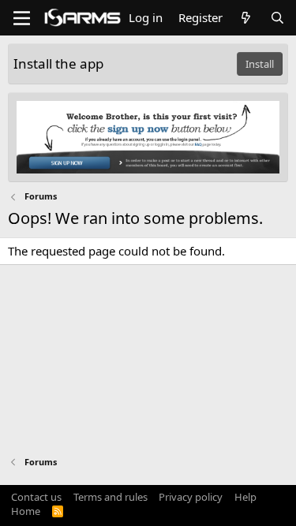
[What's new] (245, 17)
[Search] (277, 17)
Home (25, 511)
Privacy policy (191, 497)
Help (245, 497)
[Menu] (21, 18)
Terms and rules (110, 497)
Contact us (36, 497)
